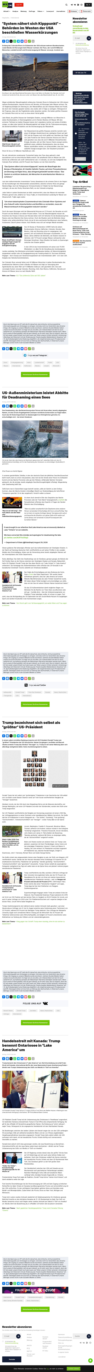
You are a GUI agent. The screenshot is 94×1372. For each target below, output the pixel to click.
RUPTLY (29, 1351)
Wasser (6, 366)
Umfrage (32, 11)
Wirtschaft (56, 366)
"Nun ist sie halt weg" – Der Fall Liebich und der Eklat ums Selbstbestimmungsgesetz (12, 513)
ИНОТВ (29, 1345)
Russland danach (45, 1337)
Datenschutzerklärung (65, 1337)
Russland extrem (45, 1347)
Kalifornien (27, 366)
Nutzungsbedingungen (65, 1340)
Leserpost (50, 11)
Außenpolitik (7, 692)
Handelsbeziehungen (35, 1297)
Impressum (61, 1334)
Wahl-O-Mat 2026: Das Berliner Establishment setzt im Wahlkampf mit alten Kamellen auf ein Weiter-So (10, 843)
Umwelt (46, 366)
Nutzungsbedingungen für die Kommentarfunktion (65, 1347)
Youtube (12, 1359)
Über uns (61, 1343)
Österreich (87, 11)
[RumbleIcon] (78, 4)
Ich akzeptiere (82, 44)
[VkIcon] (74, 4)
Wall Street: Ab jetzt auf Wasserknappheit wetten (11, 145)
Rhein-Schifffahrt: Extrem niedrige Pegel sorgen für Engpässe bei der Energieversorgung (11, 242)
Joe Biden (33, 1010)
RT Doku (45, 1351)
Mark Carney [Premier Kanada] (13, 1300)
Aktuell (5, 11)
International (16, 366)
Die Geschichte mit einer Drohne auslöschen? (82, 242)
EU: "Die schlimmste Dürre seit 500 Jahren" (31, 275)
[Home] (7, 4)
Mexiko (37, 366)
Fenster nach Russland (31, 1355)
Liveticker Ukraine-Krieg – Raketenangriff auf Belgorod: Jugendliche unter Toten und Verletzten (82, 190)
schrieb (30, 574)
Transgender (8, 695)
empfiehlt (61, 500)
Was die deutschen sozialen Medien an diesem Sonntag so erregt (80, 217)
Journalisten (60, 11)
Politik (50, 362)
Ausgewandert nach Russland (47, 1342)
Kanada (47, 692)
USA (57, 362)
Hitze (28, 362)
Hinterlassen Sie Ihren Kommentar (35, 374)
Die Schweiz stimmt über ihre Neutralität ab (81, 114)
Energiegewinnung (17, 362)
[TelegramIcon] (71, 4)
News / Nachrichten (60, 692)
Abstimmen (80, 159)
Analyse (15, 11)
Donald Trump (20, 692)
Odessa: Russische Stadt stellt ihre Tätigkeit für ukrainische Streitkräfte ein (81, 204)
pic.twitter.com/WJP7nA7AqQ (16, 538)
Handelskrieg (50, 1297)
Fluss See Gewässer (35, 692)
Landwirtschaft (39, 362)
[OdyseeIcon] (81, 4)
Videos (39, 11)
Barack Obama (8, 1010)
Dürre (5, 362)
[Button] (89, 38)
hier (47, 1369)
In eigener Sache (63, 1352)
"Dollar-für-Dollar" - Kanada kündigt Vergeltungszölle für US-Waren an (11, 1168)
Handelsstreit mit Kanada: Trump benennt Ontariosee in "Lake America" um (11, 588)
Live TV (19, 5)
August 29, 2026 (41, 542)
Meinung (24, 11)
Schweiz (74, 11)
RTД (28, 1348)
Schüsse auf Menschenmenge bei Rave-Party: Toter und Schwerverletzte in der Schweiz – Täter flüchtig (82, 230)
